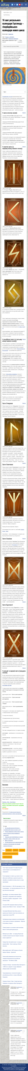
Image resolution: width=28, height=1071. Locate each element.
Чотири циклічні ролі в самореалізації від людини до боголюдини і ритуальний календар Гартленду (13, 844)
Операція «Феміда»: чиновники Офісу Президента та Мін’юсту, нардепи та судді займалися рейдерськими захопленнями (14, 966)
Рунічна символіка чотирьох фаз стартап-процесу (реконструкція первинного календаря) (13, 833)
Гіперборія (8, 850)
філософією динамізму (11, 374)
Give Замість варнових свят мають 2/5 (24, 1003)
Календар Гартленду (13, 38)
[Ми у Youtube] (20, 5)
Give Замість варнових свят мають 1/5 (22, 1003)
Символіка (10, 34)
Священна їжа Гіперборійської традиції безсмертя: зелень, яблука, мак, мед (13, 837)
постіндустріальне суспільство (10, 853)
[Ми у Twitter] (17, 5)
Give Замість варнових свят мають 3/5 (22, 1004)
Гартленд (15, 850)
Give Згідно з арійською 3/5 (23, 1031)
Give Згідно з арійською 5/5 (23, 1032)
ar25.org (5, 4)
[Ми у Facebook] (15, 5)
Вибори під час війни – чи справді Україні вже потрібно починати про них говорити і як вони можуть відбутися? (13, 935)
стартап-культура (7, 857)
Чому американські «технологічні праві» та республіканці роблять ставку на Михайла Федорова (12, 975)
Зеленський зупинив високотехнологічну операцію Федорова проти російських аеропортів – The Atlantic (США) (12, 958)
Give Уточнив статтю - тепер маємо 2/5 (24, 987)
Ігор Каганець (19, 987)
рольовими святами (6, 685)
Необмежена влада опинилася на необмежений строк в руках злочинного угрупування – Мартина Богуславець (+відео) (14, 921)
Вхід (25, 1)
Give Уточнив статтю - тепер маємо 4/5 (24, 988)
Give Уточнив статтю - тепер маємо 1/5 (22, 987)
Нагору (24, 112)
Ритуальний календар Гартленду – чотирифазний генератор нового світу (12, 829)
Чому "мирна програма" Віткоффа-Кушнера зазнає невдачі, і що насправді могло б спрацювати (12, 869)
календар (22, 850)
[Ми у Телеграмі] (12, 5)
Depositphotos (21, 1069)
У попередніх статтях (7, 96)
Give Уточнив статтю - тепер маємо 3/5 (22, 988)
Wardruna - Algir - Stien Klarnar (8, 802)
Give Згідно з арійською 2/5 (24, 1030)
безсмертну (15, 544)
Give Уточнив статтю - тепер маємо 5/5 (22, 989)
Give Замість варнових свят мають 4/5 (24, 1004)
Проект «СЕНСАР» (9, 37)
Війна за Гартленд (9, 840)
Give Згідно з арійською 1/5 (23, 1030)
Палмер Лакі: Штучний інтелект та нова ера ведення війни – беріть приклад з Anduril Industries (12, 944)
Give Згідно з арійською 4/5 (24, 1031)
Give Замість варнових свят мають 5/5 (22, 1005)
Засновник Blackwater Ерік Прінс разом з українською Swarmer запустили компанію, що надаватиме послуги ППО (13, 913)
